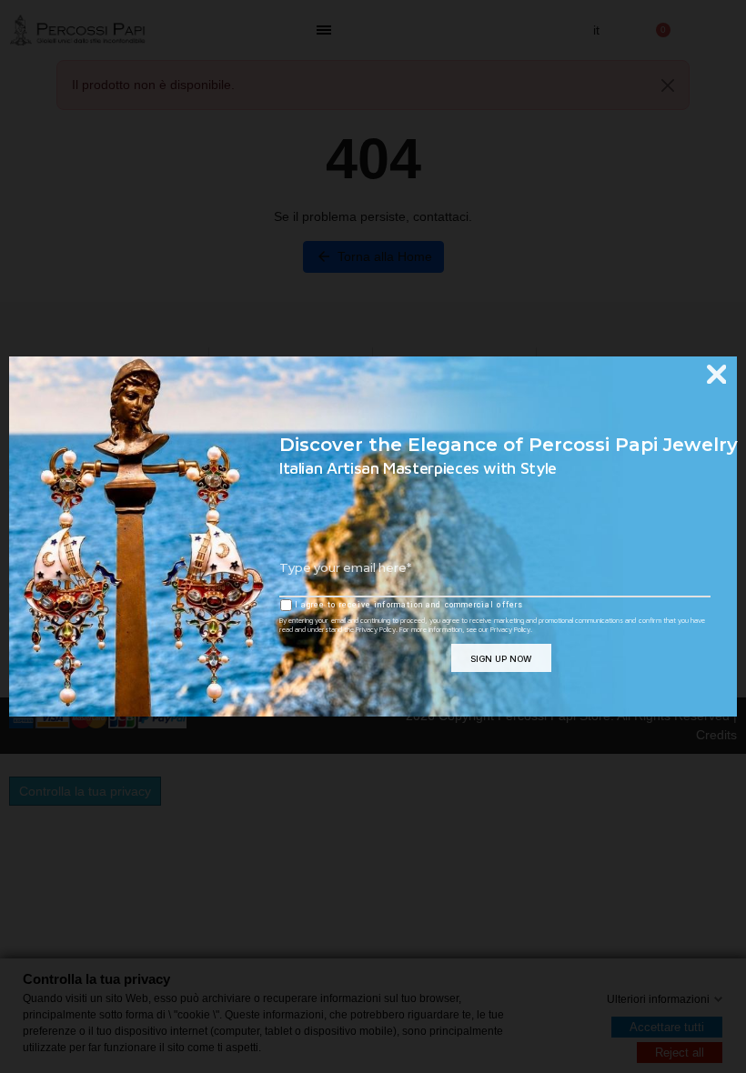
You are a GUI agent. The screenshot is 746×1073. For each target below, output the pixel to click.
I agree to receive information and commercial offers (407, 604)
